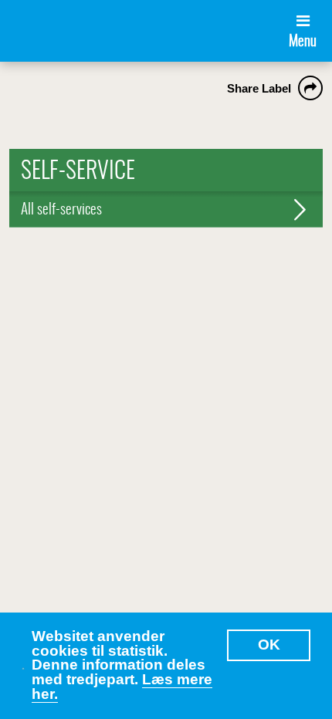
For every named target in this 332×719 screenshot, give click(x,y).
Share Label (259, 88)
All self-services (61, 210)
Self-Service (78, 172)
